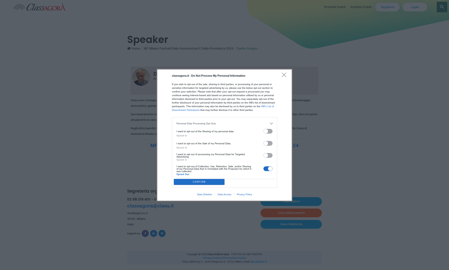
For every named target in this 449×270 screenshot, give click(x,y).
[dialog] (224, 135)
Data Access (224, 194)
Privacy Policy (244, 194)
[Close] (285, 76)
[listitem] (224, 123)
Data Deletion (204, 194)
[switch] (268, 131)
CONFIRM (199, 182)
